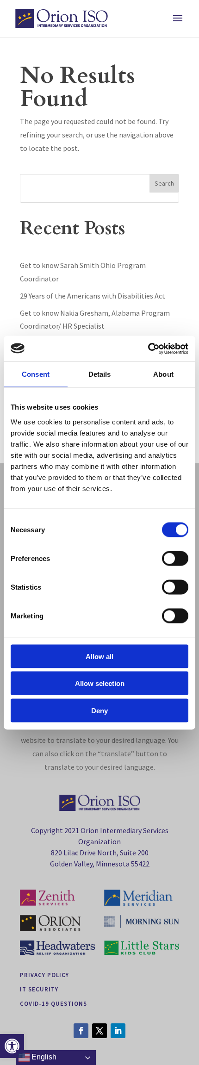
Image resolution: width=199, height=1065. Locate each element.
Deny (99, 710)
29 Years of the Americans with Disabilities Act (92, 295)
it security (39, 989)
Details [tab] (99, 374)
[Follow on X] (99, 1030)
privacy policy (44, 974)
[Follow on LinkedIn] (118, 1030)
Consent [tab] (36, 374)
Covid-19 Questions (53, 1003)
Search (164, 183)
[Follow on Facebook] (81, 1030)
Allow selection (99, 683)
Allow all (99, 656)
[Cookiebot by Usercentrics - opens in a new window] (147, 349)
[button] (12, 1046)
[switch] (175, 558)
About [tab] (163, 374)
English (43, 1057)
